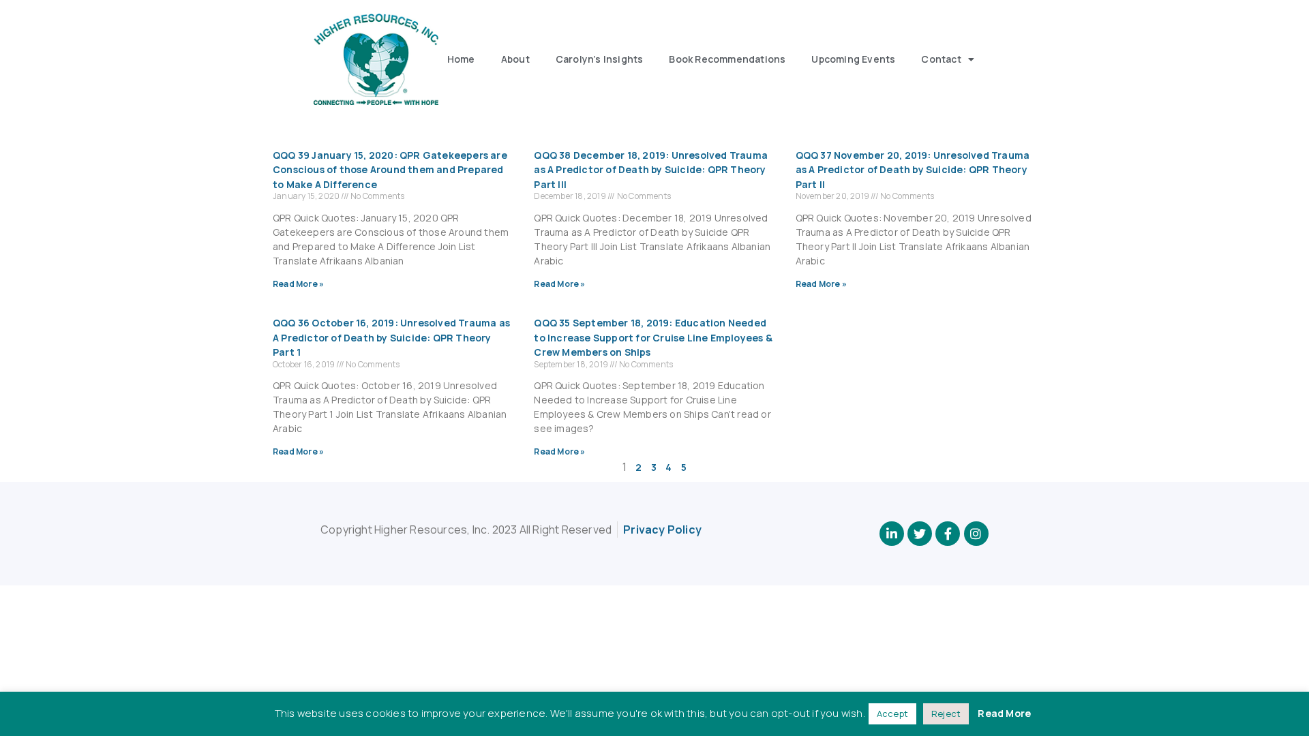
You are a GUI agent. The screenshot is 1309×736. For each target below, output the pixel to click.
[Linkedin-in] (891, 533)
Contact (941, 58)
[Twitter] (919, 533)
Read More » (298, 284)
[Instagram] (976, 533)
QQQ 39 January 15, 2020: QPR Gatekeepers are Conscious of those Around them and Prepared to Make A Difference (390, 170)
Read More (1004, 713)
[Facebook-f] (947, 533)
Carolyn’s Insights (600, 58)
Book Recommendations (727, 58)
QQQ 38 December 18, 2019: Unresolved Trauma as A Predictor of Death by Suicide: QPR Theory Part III (651, 170)
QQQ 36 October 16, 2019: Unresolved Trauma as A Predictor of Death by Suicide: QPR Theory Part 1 (391, 337)
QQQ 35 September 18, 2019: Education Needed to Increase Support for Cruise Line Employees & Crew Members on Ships (653, 337)
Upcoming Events (853, 58)
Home (461, 58)
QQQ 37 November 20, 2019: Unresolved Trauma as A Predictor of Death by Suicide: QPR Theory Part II (913, 170)
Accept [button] (892, 713)
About (515, 58)
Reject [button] (946, 713)
